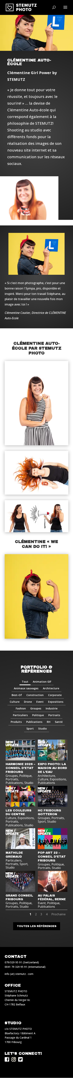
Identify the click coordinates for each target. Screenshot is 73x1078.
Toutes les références (36, 926)
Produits (16, 722)
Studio (42, 728)
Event (40, 701)
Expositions (55, 701)
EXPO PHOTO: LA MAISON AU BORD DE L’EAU (52, 767)
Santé (59, 722)
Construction (35, 695)
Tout (25, 681)
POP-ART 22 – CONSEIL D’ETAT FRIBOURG (52, 856)
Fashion (21, 708)
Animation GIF (42, 681)
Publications (34, 722)
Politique (38, 715)
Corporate (55, 695)
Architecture (51, 688)
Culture (14, 701)
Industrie (51, 708)
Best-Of (17, 695)
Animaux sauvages (26, 688)
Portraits (54, 715)
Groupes (35, 708)
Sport (30, 728)
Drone (28, 701)
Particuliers (20, 715)
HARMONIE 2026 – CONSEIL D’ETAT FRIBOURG (20, 767)
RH (48, 722)
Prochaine (58, 914)
